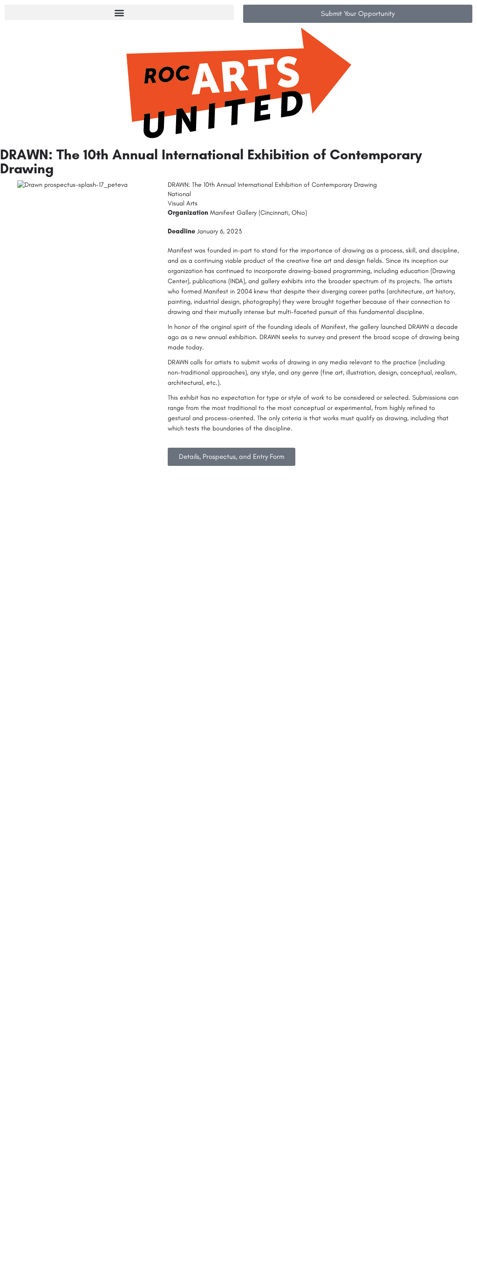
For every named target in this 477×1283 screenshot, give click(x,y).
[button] (119, 12)
